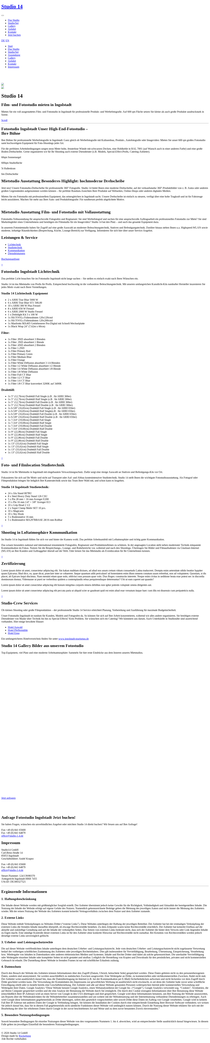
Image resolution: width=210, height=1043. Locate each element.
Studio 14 (12, 6)
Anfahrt (12, 29)
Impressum (13, 66)
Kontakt (12, 32)
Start (10, 46)
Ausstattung (14, 55)
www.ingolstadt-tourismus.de (73, 638)
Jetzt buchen (14, 35)
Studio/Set (13, 23)
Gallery (12, 26)
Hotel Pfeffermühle (18, 630)
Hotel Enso (14, 633)
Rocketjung (25, 1035)
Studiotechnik (15, 247)
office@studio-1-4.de (12, 835)
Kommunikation (16, 250)
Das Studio (13, 20)
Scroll (4, 120)
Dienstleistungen (16, 253)
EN (7, 40)
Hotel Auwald (15, 627)
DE (3, 40)
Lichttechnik (14, 244)
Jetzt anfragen (8, 798)
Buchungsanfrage (10, 259)
